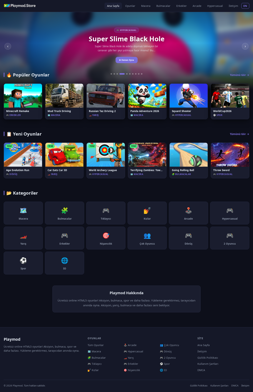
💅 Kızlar (93, 370)
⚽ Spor (165, 364)
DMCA (201, 370)
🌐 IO (163, 370)
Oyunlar (130, 6)
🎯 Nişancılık (132, 370)
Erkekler (181, 6)
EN (245, 6)
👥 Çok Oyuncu (169, 345)
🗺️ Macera (94, 351)
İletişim (233, 6)
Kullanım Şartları (207, 364)
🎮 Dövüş (166, 351)
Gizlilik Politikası (207, 357)
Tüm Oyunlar (96, 345)
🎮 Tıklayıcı (95, 364)
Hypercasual (215, 6)
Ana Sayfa (113, 6)
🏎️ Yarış (129, 357)
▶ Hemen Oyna (126, 60)
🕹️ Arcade (130, 345)
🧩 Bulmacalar (97, 357)
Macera (145, 6)
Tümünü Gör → (239, 75)
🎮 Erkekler (131, 364)
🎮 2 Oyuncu (168, 357)
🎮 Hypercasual (133, 351)
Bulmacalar (163, 6)
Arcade (197, 6)
